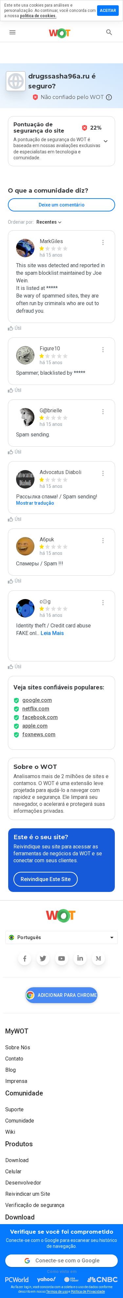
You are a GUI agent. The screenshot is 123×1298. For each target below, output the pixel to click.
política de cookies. (38, 16)
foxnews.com (38, 734)
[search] (109, 32)
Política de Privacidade (88, 1291)
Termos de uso (57, 1291)
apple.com (35, 726)
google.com (37, 700)
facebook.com (40, 717)
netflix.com (35, 709)
